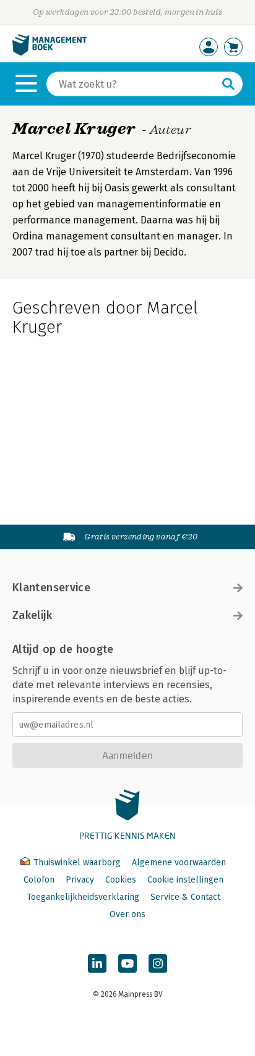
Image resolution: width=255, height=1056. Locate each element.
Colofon (39, 880)
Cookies (120, 880)
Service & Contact (185, 897)
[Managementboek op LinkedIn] (97, 963)
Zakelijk (32, 615)
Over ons (127, 914)
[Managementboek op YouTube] (127, 963)
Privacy (80, 880)
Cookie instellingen (185, 880)
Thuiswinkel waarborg (77, 862)
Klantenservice (51, 587)
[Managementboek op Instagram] (158, 963)
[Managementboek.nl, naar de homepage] (49, 53)
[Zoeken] (228, 84)
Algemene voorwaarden (179, 862)
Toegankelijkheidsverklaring (83, 897)
